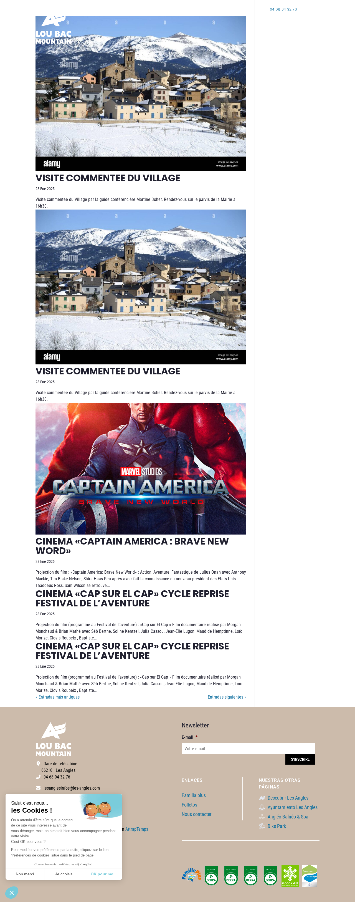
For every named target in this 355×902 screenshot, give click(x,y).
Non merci (25, 874)
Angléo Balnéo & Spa (287, 817)
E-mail (189, 737)
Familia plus (194, 795)
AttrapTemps (136, 829)
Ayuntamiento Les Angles (292, 807)
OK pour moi (103, 874)
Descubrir (275, 26)
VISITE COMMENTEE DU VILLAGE (108, 178)
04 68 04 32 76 (283, 9)
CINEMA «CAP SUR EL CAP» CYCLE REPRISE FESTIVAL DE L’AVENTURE (132, 598)
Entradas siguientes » (227, 697)
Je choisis (63, 874)
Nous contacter (196, 814)
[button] (11, 892)
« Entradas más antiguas (58, 697)
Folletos (189, 805)
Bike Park (276, 826)
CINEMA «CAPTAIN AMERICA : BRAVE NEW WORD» (132, 546)
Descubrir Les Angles (287, 798)
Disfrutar (308, 26)
